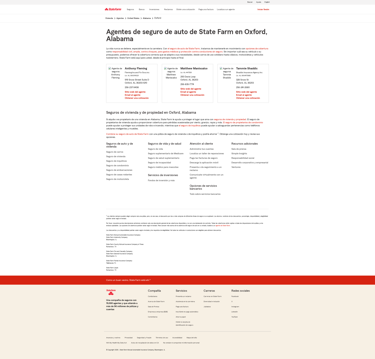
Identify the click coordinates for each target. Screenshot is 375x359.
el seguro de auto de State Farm (184, 48)
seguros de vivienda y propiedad (230, 119)
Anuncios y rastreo (113, 338)
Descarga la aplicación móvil (204, 162)
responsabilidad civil (122, 51)
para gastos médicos (168, 51)
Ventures (236, 167)
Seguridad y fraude (144, 338)
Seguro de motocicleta (117, 179)
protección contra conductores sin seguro (202, 51)
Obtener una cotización (137, 98)
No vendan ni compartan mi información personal (181, 343)
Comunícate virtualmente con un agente (206, 176)
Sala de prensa (238, 149)
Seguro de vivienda (115, 156)
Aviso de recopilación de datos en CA (145, 343)
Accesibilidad (177, 338)
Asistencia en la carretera (185, 301)
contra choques (149, 51)
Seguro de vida (155, 149)
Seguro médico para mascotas (163, 167)
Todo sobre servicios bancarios (205, 194)
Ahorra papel (181, 317)
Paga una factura (182, 306)
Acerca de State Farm (156, 301)
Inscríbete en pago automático (187, 312)
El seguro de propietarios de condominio (243, 122)
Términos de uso (162, 338)
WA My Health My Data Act (116, 343)
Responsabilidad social (242, 158)
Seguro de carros (114, 152)
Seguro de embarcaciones (119, 170)
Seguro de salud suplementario (163, 158)
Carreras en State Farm (212, 296)
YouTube (234, 317)
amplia (136, 51)
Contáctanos (152, 296)
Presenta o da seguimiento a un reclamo (206, 168)
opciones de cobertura (257, 48)
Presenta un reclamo (183, 296)
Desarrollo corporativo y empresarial (249, 162)
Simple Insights (239, 153)
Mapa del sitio (192, 338)
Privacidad (129, 338)
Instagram (235, 306)
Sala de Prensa (153, 306)
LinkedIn (234, 312)
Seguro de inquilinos (116, 161)
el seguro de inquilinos (190, 125)
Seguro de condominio (117, 165)
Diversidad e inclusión (212, 301)
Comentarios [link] (152, 317)
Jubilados (207, 306)
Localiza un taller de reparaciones (207, 153)
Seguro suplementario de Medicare (165, 153)
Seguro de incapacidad (159, 162)
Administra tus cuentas (202, 149)
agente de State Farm (223, 225)
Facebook (235, 296)
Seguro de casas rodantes (119, 174)
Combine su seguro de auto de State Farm (127, 134)
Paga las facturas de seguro (204, 158)
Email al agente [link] (132, 95)
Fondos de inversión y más (161, 180)
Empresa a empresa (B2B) (158, 312)
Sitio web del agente (135, 92)
